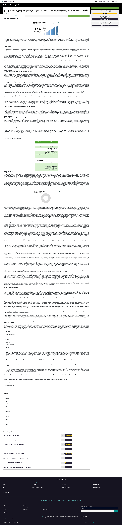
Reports (96, 1)
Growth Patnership (26, 511)
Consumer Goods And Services (37, 489)
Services (100, 1)
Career (5, 509)
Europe (4, 487)
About (104, 1)
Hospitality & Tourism (96, 489)
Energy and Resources (66, 487)
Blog (116, 1)
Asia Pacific (5, 489)
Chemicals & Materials (36, 485)
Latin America (5, 490)
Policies (44, 505)
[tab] (14, 16)
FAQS (43, 507)
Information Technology (96, 485)
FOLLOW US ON (84, 516)
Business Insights (26, 507)
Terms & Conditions (46, 509)
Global (4, 484)
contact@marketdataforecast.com (12, 518)
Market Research (26, 509)
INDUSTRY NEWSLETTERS (86, 506)
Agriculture (64, 484)
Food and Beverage (95, 484)
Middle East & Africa (6, 492)
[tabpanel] (46, 222)
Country (4, 494)
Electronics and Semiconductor (37, 487)
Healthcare (34, 484)
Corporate (6, 505)
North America (5, 485)
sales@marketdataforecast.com (106, 29)
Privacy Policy (45, 511)
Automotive (64, 485)
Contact (112, 1)
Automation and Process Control (67, 489)
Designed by (89, 522)
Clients (108, 1)
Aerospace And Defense (96, 487)
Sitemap (5, 512)
